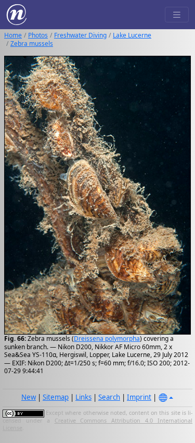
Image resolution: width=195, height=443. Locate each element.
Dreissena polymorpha (107, 338)
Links (83, 397)
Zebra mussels (31, 43)
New (28, 397)
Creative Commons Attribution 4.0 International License (97, 424)
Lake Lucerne (132, 35)
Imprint (139, 397)
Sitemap (56, 397)
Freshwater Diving (80, 35)
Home (13, 35)
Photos (38, 35)
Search (109, 397)
